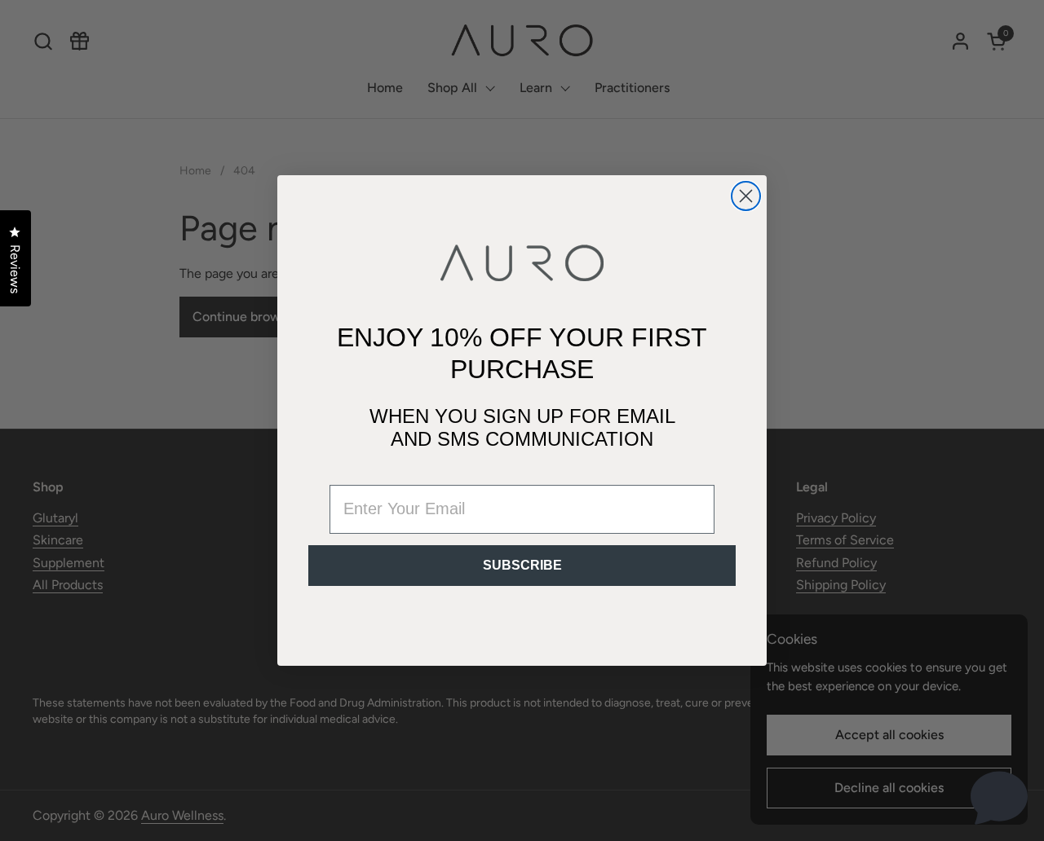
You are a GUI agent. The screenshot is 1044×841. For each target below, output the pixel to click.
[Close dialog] (746, 196)
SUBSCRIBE (522, 565)
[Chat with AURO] (999, 796)
